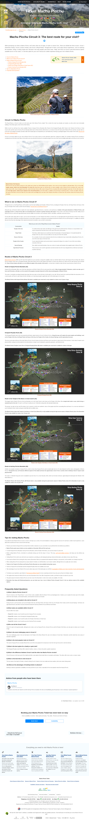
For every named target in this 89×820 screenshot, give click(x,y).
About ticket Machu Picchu (33, 794)
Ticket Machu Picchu (44, 11)
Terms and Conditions (43, 794)
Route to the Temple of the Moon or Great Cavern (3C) (20, 65)
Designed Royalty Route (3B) (15, 63)
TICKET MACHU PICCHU (24, 1)
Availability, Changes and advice (37, 784)
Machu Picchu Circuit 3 (10, 259)
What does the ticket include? (52, 784)
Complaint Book (52, 794)
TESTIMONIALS (52, 1)
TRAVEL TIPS (66, 1)
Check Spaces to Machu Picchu (17, 781)
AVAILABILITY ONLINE (39, 1)
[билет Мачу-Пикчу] (54, 18)
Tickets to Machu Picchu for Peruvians (45, 781)
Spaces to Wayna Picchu (30, 781)
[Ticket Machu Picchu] (42, 18)
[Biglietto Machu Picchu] (51, 18)
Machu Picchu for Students (73, 781)
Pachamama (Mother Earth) (32, 573)
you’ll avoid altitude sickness (62, 553)
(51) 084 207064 (31, 799)
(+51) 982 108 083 (46, 799)
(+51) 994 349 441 (63, 799)
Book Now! (84, 2)
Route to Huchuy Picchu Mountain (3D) (17, 67)
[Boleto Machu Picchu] (35, 18)
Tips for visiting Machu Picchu (13, 68)
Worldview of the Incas (76, 733)
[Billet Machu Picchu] (45, 18)
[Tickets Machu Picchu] (48, 18)
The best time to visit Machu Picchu (38, 206)
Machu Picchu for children (60, 781)
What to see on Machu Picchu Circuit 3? (16, 58)
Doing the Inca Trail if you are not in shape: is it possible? (14, 733)
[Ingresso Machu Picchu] (38, 18)
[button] (34, 721)
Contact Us (58, 794)
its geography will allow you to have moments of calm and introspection (68, 569)
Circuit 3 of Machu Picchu (12, 57)
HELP (59, 1)
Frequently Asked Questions (13, 70)
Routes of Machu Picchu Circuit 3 (14, 60)
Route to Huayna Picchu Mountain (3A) (17, 62)
